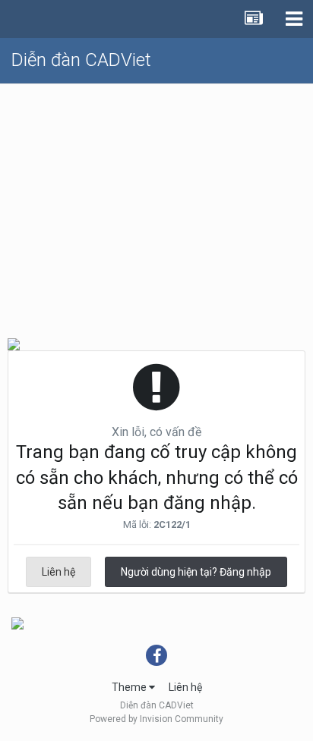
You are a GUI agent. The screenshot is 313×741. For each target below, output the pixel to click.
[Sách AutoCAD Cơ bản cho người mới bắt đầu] (17, 623)
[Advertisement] (156, 205)
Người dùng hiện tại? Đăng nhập (196, 572)
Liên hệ (58, 572)
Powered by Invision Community (156, 719)
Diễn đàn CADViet (81, 60)
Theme (130, 687)
